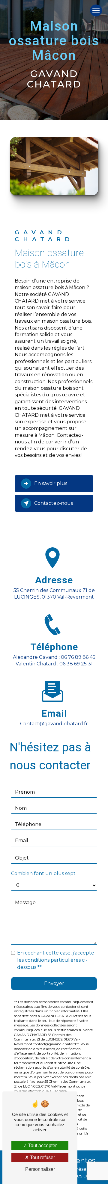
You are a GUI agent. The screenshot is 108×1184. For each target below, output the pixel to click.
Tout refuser (42, 1157)
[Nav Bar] (96, 10)
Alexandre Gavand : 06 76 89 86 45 (54, 657)
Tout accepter (42, 1145)
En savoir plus (50, 483)
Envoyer (54, 983)
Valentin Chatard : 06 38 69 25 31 (54, 664)
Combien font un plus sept (43, 873)
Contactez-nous (53, 503)
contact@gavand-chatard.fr (54, 724)
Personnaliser (40, 1169)
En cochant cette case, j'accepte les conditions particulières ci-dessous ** (55, 960)
